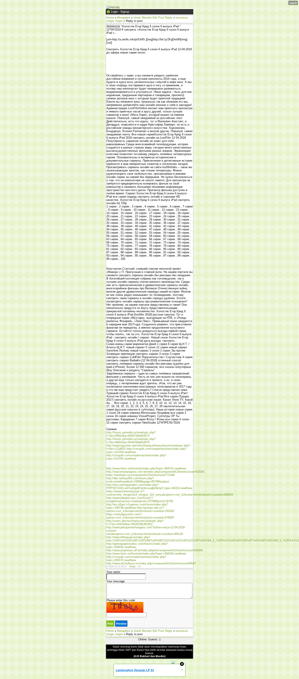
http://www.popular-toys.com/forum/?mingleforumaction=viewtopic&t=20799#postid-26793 (139, 499)
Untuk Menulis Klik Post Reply (153, 17)
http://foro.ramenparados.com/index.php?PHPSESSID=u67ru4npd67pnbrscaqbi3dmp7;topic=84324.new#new (149, 486)
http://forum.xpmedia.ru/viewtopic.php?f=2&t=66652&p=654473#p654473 (131, 434)
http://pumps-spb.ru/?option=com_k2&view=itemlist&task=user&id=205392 (140, 509)
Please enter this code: (121, 600)
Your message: (115, 581)
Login (114, 11)
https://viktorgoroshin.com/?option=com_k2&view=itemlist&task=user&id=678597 (140, 516)
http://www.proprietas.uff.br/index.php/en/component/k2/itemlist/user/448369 (154, 550)
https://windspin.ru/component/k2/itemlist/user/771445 (140, 475)
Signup (124, 11)
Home (110, 17)
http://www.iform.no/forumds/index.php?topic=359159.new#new (146, 553)
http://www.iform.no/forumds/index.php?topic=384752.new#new (146, 468)
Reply (132, 566)
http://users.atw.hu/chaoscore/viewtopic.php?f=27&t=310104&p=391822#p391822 (135, 522)
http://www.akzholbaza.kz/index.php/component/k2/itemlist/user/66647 (151, 563)
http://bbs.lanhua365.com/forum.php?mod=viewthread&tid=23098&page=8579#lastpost (137, 480)
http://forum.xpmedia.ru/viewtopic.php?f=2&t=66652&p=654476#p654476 (131, 440)
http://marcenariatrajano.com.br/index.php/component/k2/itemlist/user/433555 (155, 471)
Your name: (113, 572)
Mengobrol (123, 17)
